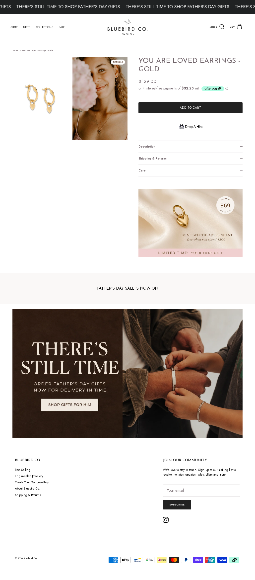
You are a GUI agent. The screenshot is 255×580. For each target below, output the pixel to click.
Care (142, 170)
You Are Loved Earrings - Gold (37, 50)
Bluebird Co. (30, 558)
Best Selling (22, 470)
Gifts (26, 27)
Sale (62, 27)
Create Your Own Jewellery (32, 482)
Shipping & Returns (152, 158)
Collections (44, 27)
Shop (13, 27)
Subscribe (177, 504)
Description (146, 146)
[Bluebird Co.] (127, 27)
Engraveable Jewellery (29, 476)
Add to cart (190, 107)
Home (15, 50)
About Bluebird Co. (27, 488)
